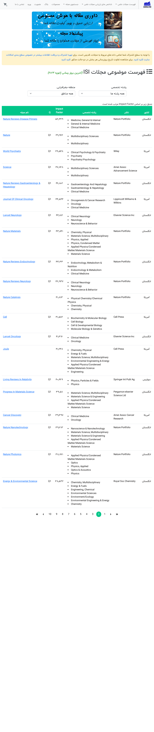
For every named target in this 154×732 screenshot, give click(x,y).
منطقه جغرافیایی (66, 87)
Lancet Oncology (12, 336)
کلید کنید (66, 59)
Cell (5, 317)
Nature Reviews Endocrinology (19, 261)
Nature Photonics (12, 454)
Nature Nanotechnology (15, 427)
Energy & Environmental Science (20, 481)
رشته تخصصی (118, 87)
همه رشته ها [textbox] (118, 94)
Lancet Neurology (12, 215)
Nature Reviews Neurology (17, 281)
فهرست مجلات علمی (126, 4)
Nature (6, 135)
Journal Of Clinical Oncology (18, 199)
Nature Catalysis (11, 297)
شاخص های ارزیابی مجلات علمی (97, 4)
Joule (6, 349)
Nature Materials (12, 231)
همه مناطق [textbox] (67, 94)
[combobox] (102, 93)
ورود (29, 4)
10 (50, 514)
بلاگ (46, 4)
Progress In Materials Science (18, 392)
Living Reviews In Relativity (17, 379)
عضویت (37, 4)
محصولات (56, 4)
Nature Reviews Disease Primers (20, 119)
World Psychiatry (12, 151)
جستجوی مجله (71, 4)
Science (7, 167)
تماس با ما (19, 4)
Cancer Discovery (12, 415)
